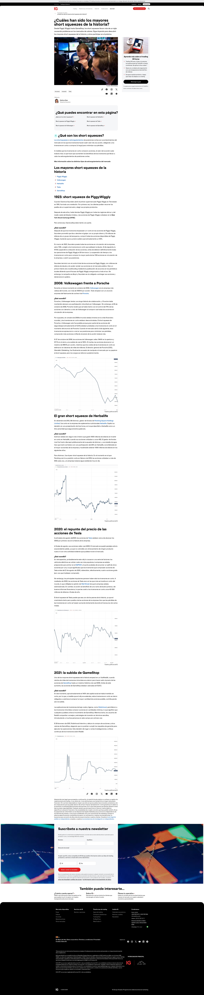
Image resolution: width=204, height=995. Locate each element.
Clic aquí (139, 927)
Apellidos (89, 840)
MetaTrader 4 (97, 921)
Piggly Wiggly (62, 176)
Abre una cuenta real (139, 8)
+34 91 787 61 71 (140, 918)
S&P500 (79, 565)
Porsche (86, 293)
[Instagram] (112, 89)
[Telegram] (117, 94)
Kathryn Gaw (64, 100)
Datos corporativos (72, 939)
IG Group (114, 989)
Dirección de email (63, 848)
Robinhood (103, 707)
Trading (75, 8)
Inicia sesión (146, 4)
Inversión (64, 91)
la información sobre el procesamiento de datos (97, 879)
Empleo (120, 989)
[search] (149, 8)
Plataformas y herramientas (85, 8)
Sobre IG (97, 8)
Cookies (58, 941)
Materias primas (60, 919)
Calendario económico (119, 912)
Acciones (57, 91)
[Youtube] (107, 94)
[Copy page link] (102, 89)
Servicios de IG (78, 909)
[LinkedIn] (112, 94)
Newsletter (115, 916)
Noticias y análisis (117, 914)
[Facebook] (107, 89)
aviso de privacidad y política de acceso (70, 879)
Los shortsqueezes (61, 140)
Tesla (70, 91)
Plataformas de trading (100, 909)
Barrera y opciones (79, 912)
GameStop (61, 190)
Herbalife (60, 183)
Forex (57, 912)
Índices (58, 914)
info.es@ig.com (135, 916)
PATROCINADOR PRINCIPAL (136, 956)
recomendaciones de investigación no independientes (98, 819)
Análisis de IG (104, 8)
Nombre (60, 840)
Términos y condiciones (86, 939)
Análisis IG (115, 909)
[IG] (56, 8)
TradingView (96, 916)
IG (56, 939)
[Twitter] (117, 89)
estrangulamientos (76, 140)
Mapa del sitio (62, 939)
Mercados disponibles (62, 909)
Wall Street (85, 584)
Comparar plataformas (99, 914)
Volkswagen (61, 180)
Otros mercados (60, 921)
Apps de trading (98, 912)
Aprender (112, 8)
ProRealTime (97, 919)
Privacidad (97, 939)
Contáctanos (135, 909)
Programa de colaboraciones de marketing (135, 989)
